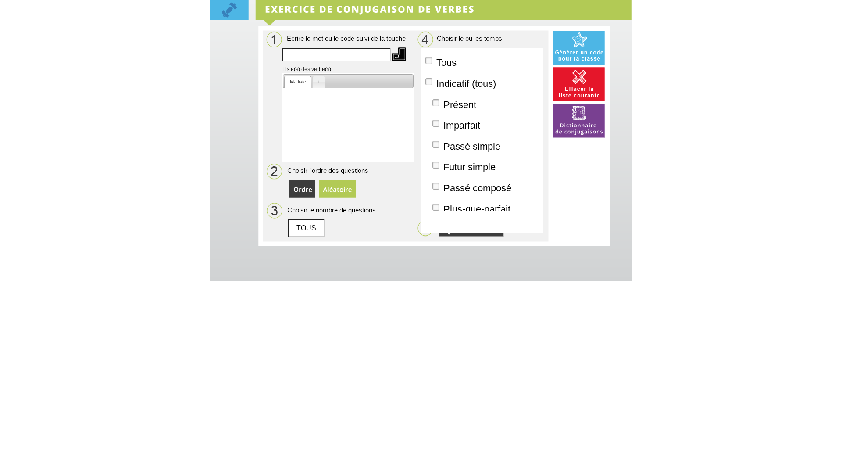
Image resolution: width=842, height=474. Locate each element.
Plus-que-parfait (476, 209)
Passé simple (471, 146)
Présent (459, 104)
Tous (446, 62)
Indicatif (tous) (466, 83)
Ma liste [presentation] (298, 81)
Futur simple (469, 167)
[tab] (297, 82)
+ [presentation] (319, 81)
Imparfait (461, 125)
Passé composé (477, 188)
